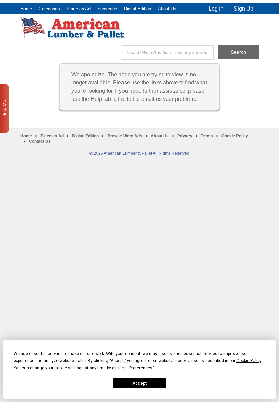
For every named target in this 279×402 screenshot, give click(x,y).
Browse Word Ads (124, 136)
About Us (167, 8)
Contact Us (40, 141)
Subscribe (107, 8)
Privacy (184, 136)
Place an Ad (79, 8)
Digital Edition (137, 8)
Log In (216, 9)
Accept (139, 383)
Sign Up (243, 9)
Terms (207, 136)
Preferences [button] (140, 368)
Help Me (4, 108)
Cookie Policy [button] (248, 360)
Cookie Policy (234, 136)
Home (26, 8)
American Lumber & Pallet (73, 28)
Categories (49, 8)
